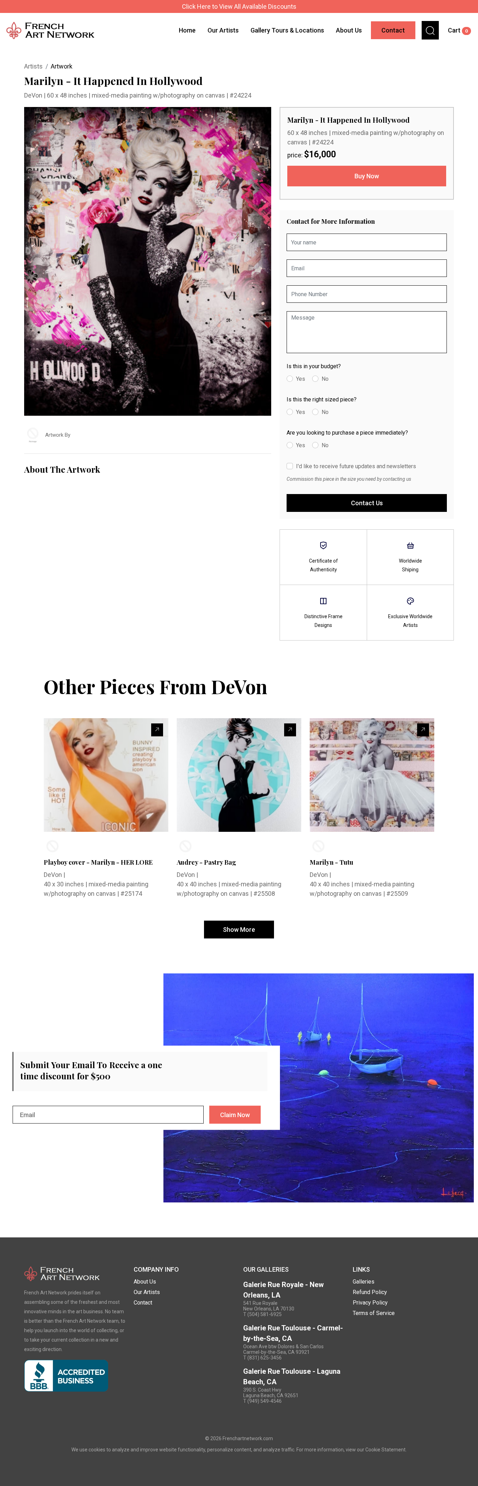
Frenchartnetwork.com (248, 1438)
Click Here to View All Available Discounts (239, 6)
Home (187, 30)
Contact (393, 30)
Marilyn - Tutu (331, 862)
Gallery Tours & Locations (287, 30)
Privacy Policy (370, 1302)
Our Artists (223, 30)
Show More (239, 929)
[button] (430, 30)
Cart (458, 30)
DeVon (34, 95)
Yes (300, 379)
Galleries (363, 1281)
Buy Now (366, 176)
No (325, 379)
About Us (349, 30)
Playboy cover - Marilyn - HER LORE (98, 862)
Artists (33, 66)
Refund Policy (370, 1292)
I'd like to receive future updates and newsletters (356, 466)
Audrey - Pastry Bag (206, 862)
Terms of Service (374, 1313)
